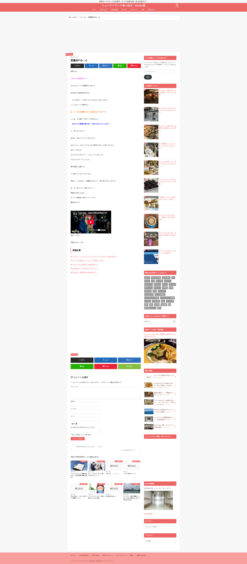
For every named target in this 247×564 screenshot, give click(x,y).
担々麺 (157, 304)
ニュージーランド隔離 (167, 298)
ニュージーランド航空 (151, 298)
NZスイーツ (148, 284)
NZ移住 (165, 287)
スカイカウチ (149, 294)
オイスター (162, 291)
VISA (154, 291)
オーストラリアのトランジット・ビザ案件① (167, 251)
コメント (74, 386)
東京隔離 (164, 304)
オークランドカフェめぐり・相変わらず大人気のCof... (167, 217)
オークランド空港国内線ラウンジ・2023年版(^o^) (164, 418)
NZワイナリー (134, 9)
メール (73, 408)
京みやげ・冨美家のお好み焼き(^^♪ (84, 272)
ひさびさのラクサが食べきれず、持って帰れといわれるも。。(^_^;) (163, 385)
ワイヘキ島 (170, 301)
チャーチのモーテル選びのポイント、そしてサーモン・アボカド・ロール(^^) (164, 402)
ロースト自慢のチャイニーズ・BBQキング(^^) (88, 260)
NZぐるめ (124, 9)
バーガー (147, 301)
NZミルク (172, 284)
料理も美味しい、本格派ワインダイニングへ (164, 394)
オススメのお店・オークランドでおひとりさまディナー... (167, 163)
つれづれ (75, 354)
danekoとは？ (103, 9)
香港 (159, 308)
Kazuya (147, 281)
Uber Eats (148, 291)
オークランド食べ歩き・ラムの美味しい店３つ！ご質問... (167, 92)
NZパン (165, 284)
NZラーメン (148, 287)
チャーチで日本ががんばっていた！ (164, 376)
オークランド (121, 555)
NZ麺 (171, 287)
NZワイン (157, 287)
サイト (73, 416)
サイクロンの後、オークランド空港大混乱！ (164, 426)
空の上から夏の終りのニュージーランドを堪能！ (164, 411)
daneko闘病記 (148, 513)
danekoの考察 (156, 277)
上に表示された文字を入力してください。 (83, 427)
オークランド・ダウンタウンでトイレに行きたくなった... (167, 110)
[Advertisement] (123, 36)
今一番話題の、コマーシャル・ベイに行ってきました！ (167, 146)
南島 (151, 304)
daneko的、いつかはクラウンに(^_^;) (85, 268)
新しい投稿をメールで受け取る (81, 434)
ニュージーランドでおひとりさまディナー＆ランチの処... (167, 181)
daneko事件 (166, 277)
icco (173, 277)
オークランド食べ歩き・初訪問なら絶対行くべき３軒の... (167, 128)
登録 (148, 77)
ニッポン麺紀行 (160, 294)
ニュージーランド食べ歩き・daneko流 (123, 5)
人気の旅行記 (114, 9)
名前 (73, 401)
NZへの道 (159, 281)
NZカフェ (168, 281)
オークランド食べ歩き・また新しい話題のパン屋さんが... (167, 235)
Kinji (153, 281)
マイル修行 (156, 301)
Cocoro (147, 277)
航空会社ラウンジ (150, 308)
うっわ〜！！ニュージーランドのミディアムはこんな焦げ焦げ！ (94, 256)
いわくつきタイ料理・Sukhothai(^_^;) (85, 264)
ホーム (94, 9)
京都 (143, 9)
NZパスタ (157, 284)
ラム (163, 301)
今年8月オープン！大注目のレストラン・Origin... (167, 198)
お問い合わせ (151, 9)
